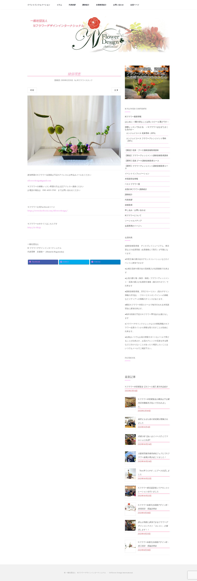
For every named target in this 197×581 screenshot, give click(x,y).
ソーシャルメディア (133, 220)
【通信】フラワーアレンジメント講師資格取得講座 (146, 155)
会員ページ (134, 5)
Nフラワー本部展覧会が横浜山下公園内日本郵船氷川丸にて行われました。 (153, 403)
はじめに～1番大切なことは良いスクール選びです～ (147, 122)
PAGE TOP (190, 561)
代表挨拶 (72, 5)
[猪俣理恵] (74, 131)
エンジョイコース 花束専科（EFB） (141, 133)
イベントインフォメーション (38, 5)
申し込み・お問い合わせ (135, 210)
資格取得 (128, 205)
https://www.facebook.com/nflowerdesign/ (47, 210)
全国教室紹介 (101, 5)
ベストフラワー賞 (132, 184)
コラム (59, 5)
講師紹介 (85, 5)
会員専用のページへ (133, 226)
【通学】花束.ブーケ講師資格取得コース (142, 160)
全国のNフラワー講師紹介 (136, 189)
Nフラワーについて (133, 215)
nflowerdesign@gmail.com (39, 180)
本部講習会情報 (131, 179)
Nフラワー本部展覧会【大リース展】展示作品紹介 (146, 386)
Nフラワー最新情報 (133, 116)
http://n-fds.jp (34, 227)
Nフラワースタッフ (84, 80)
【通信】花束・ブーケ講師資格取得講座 (142, 150)
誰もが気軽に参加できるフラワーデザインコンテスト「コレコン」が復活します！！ (153, 526)
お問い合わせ (118, 5)
